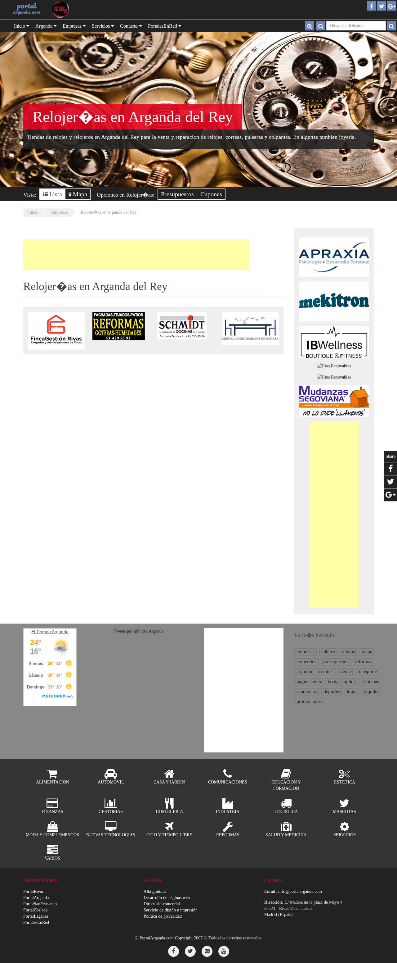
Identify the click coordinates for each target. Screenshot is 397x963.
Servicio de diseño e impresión (171, 910)
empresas (305, 651)
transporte (367, 671)
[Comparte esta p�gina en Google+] (390, 494)
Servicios (101, 26)
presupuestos (335, 661)
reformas (363, 661)
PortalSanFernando (40, 904)
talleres (328, 651)
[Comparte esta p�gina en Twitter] (390, 481)
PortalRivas (33, 891)
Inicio (20, 26)
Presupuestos (177, 194)
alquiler (371, 691)
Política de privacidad (163, 916)
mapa (367, 651)
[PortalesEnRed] (67, 10)
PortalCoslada (35, 910)
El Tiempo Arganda (50, 631)
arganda (304, 671)
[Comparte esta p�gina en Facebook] (390, 468)
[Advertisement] (136, 254)
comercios (306, 661)
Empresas (73, 26)
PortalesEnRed (36, 922)
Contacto (129, 26)
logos (352, 691)
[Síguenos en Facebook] (173, 951)
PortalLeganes (35, 916)
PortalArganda (36, 897)
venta (345, 671)
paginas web (309, 681)
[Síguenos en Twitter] (190, 951)
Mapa (79, 194)
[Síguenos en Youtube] (223, 951)
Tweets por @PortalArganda (138, 631)
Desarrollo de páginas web (167, 897)
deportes (331, 691)
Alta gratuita (155, 891)
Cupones (211, 194)
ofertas (348, 651)
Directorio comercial (162, 904)
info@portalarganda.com (300, 891)
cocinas (326, 671)
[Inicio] (27, 8)
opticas (350, 681)
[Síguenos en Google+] (207, 951)
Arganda (44, 26)
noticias (371, 681)
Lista (55, 194)
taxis (332, 681)
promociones (309, 701)
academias (307, 691)
